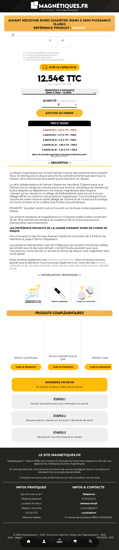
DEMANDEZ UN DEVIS (59, 156)
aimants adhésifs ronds (43, 265)
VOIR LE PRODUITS (26, 367)
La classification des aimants (39, 57)
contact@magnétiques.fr (67, 10)
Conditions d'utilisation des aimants (42, 53)
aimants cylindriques (61, 259)
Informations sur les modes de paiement (45, 60)
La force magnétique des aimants (41, 55)
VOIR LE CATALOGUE (62, 67)
